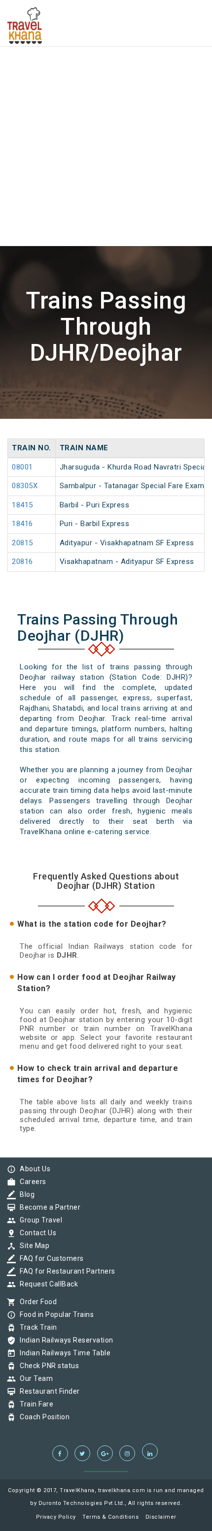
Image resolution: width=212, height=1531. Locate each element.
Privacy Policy (56, 1517)
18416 (22, 523)
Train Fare (34, 1404)
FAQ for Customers (49, 1258)
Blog (25, 1194)
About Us (32, 1169)
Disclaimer (161, 1517)
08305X (24, 485)
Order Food (36, 1302)
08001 (22, 467)
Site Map (32, 1246)
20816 (22, 561)
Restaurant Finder (47, 1391)
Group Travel (38, 1220)
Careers (30, 1182)
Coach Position (42, 1417)
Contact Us (35, 1233)
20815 (22, 542)
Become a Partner (47, 1207)
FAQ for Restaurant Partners (65, 1271)
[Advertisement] (106, 106)
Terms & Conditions (110, 1517)
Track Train (36, 1327)
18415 (22, 504)
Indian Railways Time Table (62, 1353)
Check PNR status (47, 1366)
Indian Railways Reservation (64, 1340)
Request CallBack (46, 1284)
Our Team (34, 1378)
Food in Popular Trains (54, 1314)
